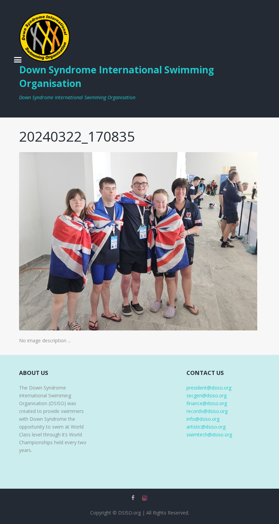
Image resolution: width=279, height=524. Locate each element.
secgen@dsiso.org (206, 395)
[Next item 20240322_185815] (200, 241)
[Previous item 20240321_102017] (79, 241)
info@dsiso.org (202, 419)
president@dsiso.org (208, 387)
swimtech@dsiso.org (209, 434)
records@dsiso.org (207, 411)
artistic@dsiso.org (206, 426)
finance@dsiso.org (206, 403)
